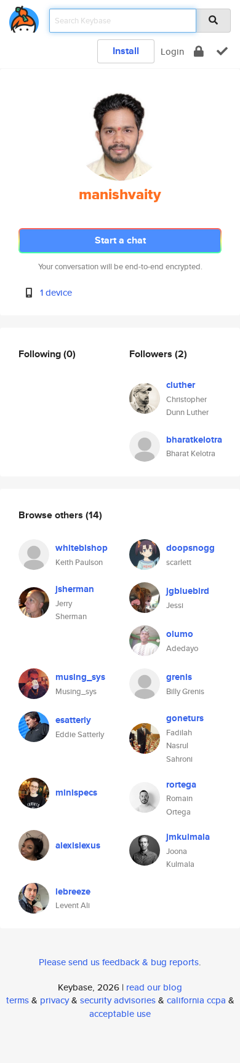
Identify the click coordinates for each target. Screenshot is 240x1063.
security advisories (118, 1000)
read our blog (154, 987)
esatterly (73, 720)
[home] (24, 17)
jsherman (74, 589)
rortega (181, 784)
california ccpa (196, 1000)
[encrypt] (199, 51)
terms (17, 1000)
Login (172, 51)
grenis (179, 677)
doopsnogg (190, 548)
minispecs (76, 792)
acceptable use (120, 1013)
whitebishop (81, 548)
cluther (180, 385)
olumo (179, 634)
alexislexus (77, 845)
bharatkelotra (194, 439)
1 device (56, 292)
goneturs (185, 718)
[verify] (222, 51)
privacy (54, 1000)
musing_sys (80, 677)
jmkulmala (188, 837)
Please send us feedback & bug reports (119, 961)
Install (126, 51)
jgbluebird (187, 591)
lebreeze (72, 891)
